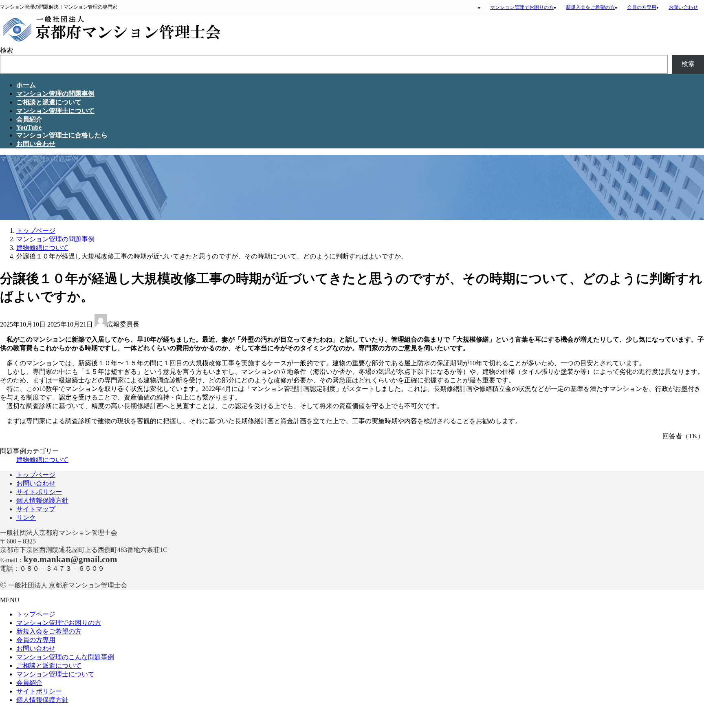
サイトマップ (35, 509)
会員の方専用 (641, 7)
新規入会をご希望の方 (590, 7)
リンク (26, 517)
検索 (6, 50)
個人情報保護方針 (42, 500)
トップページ (35, 474)
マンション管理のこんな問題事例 (65, 657)
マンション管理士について (55, 674)
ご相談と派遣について (48, 665)
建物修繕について (42, 459)
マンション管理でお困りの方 (522, 7)
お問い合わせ (683, 7)
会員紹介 (29, 682)
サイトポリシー (39, 491)
